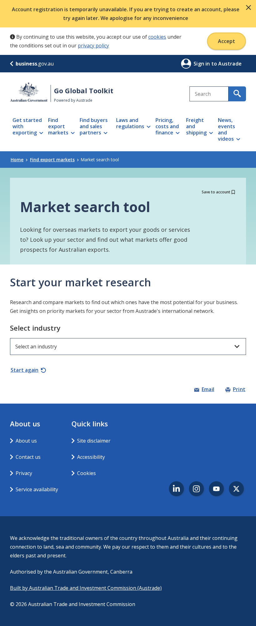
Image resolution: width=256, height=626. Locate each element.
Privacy (24, 473)
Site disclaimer (94, 440)
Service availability (37, 489)
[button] (248, 7)
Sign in (202, 63)
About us (26, 440)
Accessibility (91, 457)
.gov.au (35, 63)
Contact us (28, 457)
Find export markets (52, 160)
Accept (226, 41)
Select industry (35, 327)
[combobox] (209, 93)
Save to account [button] (216, 192)
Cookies (86, 473)
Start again (24, 369)
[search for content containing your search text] (237, 93)
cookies (157, 36)
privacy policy (93, 45)
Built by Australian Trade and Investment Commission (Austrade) (86, 588)
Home (17, 160)
